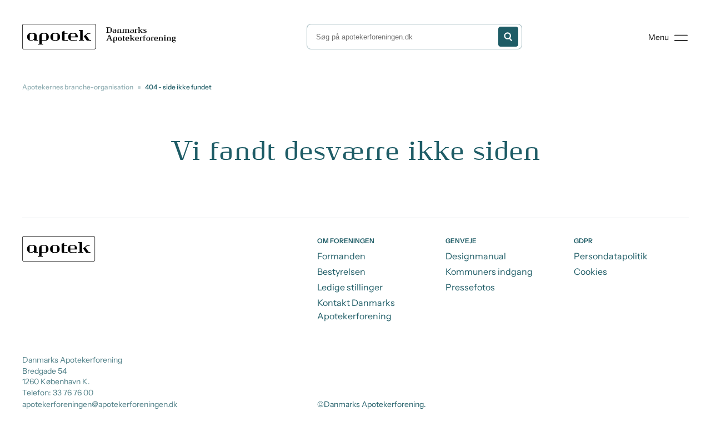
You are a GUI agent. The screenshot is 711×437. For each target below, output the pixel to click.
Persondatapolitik (611, 256)
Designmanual (475, 256)
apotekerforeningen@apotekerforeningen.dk (99, 404)
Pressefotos (470, 287)
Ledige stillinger (350, 287)
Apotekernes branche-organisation (77, 87)
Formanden (341, 256)
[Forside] (101, 36)
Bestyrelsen (341, 271)
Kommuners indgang (489, 271)
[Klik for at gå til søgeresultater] (508, 37)
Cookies (590, 271)
